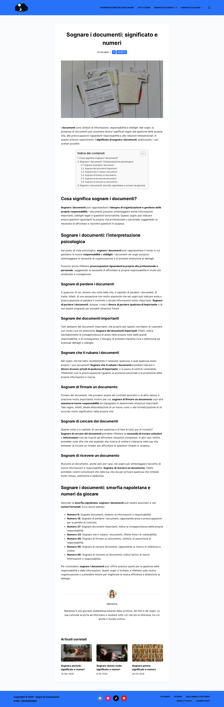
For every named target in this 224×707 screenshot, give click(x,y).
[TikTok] (116, 698)
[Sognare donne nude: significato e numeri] (111, 653)
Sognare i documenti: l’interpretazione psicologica (106, 161)
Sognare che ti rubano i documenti (101, 172)
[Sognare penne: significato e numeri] (147, 653)
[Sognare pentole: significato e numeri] (76, 653)
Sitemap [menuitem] (178, 696)
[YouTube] (124, 698)
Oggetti (122, 52)
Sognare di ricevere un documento (101, 182)
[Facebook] (100, 698)
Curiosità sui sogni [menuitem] (190, 7)
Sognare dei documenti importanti (101, 168)
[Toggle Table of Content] (141, 153)
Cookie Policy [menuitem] (203, 701)
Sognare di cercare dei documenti (100, 178)
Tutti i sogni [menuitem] (144, 7)
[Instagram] (108, 698)
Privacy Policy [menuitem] (184, 701)
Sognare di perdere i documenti (99, 165)
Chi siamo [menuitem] (165, 696)
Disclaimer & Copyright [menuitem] (198, 696)
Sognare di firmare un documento (100, 175)
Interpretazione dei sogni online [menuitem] (117, 7)
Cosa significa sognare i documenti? (98, 158)
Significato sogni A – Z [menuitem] (165, 7)
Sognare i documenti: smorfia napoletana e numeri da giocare (112, 185)
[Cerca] (209, 8)
